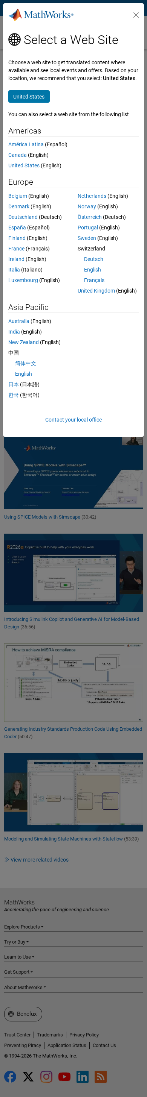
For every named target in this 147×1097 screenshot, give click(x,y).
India (14, 332)
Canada (17, 155)
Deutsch (93, 259)
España (17, 228)
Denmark (18, 206)
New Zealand (23, 342)
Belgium (17, 196)
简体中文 (25, 363)
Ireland (16, 259)
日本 (13, 384)
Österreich (90, 217)
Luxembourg (23, 280)
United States (24, 165)
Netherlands (92, 196)
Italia (14, 270)
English (92, 270)
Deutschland (23, 217)
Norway (87, 206)
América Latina (26, 144)
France (16, 249)
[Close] (136, 15)
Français (94, 280)
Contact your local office (73, 420)
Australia (18, 321)
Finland (17, 238)
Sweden (87, 238)
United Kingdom (96, 291)
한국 (13, 395)
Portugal (88, 228)
